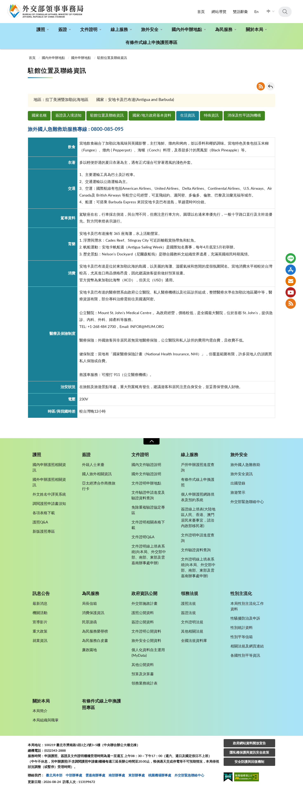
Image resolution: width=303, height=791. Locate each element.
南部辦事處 (117, 775)
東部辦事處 (136, 775)
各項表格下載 (44, 513)
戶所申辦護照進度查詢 (197, 467)
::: (2, 3)
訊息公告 (41, 593)
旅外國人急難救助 (245, 465)
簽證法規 (188, 613)
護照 (40, 29)
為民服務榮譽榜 (95, 631)
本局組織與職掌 (46, 720)
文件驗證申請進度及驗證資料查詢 (148, 495)
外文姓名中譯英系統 (49, 494)
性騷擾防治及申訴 (245, 618)
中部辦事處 (74, 775)
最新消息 (40, 604)
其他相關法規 (192, 631)
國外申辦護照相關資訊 (49, 482)
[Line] (290, 258)
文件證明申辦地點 (146, 483)
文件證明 (88, 29)
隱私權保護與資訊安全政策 (249, 752)
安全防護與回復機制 (249, 761)
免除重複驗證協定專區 (148, 510)
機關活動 (40, 613)
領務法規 (189, 593)
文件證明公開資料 (146, 631)
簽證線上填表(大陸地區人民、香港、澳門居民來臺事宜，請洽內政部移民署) (198, 518)
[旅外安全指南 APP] (290, 269)
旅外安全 (150, 29)
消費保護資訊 (93, 613)
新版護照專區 (44, 532)
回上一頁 (270, 86)
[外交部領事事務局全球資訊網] (45, 11)
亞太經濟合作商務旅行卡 (98, 486)
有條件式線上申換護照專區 (151, 42)
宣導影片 (40, 622)
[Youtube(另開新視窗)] (290, 292)
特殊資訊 (211, 115)
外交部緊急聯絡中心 (247, 502)
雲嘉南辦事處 (95, 775)
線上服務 (119, 29)
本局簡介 (40, 711)
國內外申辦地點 (187, 29)
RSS (261, 86)
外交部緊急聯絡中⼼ (189, 775)
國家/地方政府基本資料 (152, 115)
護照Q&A (40, 522)
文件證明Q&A (143, 537)
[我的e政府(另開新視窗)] (228, 777)
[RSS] (290, 303)
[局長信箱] (290, 281)
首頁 (201, 12)
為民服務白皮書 (95, 641)
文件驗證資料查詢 (196, 550)
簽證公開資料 (143, 622)
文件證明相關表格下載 (148, 525)
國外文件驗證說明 (146, 474)
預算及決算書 (143, 674)
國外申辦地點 (81, 58)
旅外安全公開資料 (146, 641)
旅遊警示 (237, 493)
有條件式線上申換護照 (197, 482)
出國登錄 (237, 483)
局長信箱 (89, 604)
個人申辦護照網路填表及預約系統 (197, 497)
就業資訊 (40, 641)
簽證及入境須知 (68, 115)
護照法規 (188, 604)
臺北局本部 (54, 775)
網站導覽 (218, 12)
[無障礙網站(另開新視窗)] (246, 777)
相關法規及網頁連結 (247, 646)
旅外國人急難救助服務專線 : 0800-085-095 (75, 129)
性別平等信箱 (241, 637)
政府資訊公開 (144, 593)
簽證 (62, 29)
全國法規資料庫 (194, 641)
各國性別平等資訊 (245, 656)
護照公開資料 (143, 613)
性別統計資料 (241, 628)
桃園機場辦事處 (159, 775)
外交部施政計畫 (144, 604)
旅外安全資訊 (241, 474)
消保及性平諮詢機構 (244, 115)
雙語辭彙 (240, 12)
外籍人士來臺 (93, 465)
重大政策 (40, 631)
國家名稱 (39, 115)
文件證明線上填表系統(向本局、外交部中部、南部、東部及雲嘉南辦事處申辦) (149, 555)
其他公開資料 (143, 665)
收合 (151, 441)
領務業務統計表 (144, 683)
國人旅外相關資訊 (97, 474)
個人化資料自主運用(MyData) (148, 653)
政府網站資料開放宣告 (249, 743)
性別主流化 (241, 593)
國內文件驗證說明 (146, 465)
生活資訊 (187, 115)
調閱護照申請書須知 (49, 504)
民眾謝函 (89, 622)
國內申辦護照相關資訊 (49, 467)
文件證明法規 (192, 622)
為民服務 (224, 29)
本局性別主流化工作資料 (247, 606)
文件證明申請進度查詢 (197, 538)
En (256, 12)
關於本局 (254, 29)
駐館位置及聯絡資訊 (107, 115)
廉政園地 (89, 650)
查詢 (285, 12)
